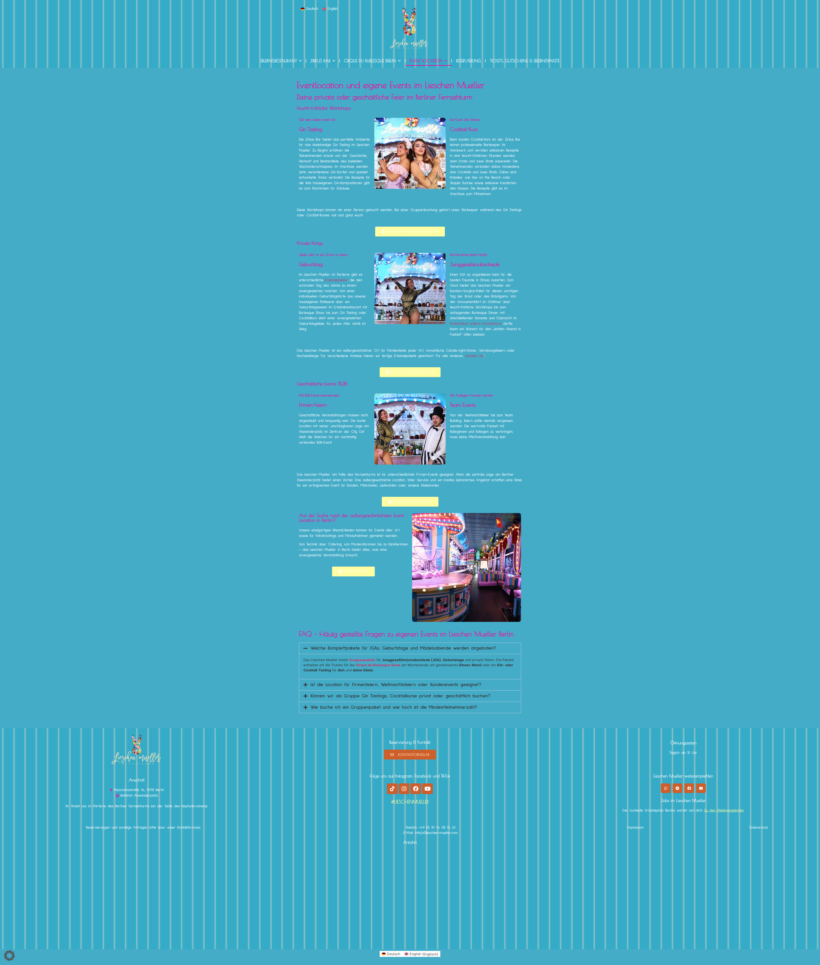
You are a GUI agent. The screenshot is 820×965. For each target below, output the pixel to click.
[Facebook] (415, 788)
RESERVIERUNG (468, 60)
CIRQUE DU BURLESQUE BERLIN (370, 60)
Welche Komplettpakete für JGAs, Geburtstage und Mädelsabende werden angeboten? (403, 648)
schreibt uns (474, 356)
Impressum (635, 827)
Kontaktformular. (189, 827)
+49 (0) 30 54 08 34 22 (437, 827)
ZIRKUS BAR (320, 60)
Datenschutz (758, 827)
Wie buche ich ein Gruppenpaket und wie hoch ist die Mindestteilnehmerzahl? (393, 707)
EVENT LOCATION (426, 60)
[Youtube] (427, 788)
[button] (410, 648)
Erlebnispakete (336, 280)
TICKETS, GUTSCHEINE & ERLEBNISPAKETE (524, 60)
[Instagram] (404, 788)
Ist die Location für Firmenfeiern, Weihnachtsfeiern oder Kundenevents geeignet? (395, 684)
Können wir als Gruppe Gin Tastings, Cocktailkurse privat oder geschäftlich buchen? (400, 696)
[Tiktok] (392, 788)
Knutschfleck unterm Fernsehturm (475, 324)
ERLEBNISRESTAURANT (279, 60)
